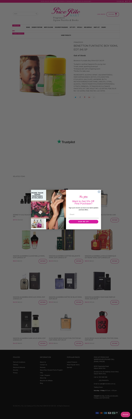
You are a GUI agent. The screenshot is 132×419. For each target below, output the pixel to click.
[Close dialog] (99, 192)
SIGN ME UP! (83, 221)
